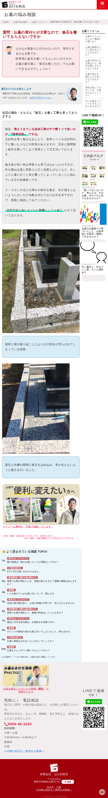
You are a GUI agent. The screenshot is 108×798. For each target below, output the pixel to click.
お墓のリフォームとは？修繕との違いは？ (93, 39)
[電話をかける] (93, 4)
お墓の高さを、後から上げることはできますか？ (93, 78)
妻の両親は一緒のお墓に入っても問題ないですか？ (33, 560)
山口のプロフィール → (41, 97)
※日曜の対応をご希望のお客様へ (24, 751)
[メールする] (86, 4)
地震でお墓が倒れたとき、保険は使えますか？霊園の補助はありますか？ (42, 580)
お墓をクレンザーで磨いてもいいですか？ (28, 649)
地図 (69, 782)
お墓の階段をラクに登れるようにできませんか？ (93, 51)
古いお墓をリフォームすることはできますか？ (93, 103)
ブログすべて (94, 160)
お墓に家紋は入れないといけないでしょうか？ (30, 639)
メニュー (102, 7)
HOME (6, 22)
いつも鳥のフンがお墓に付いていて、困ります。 (32, 592)
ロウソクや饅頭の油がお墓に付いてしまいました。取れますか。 (39, 630)
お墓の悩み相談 (20, 22)
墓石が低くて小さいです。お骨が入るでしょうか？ (93, 91)
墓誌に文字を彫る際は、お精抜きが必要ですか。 (32, 620)
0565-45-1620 (20, 724)
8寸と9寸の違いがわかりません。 (24, 570)
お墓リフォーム (39, 22)
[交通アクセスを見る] (79, 4)
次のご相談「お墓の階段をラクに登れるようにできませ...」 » (51, 538)
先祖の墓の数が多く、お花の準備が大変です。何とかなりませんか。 (42, 601)
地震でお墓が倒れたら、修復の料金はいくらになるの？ (35, 611)
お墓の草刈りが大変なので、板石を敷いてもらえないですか (93, 64)
